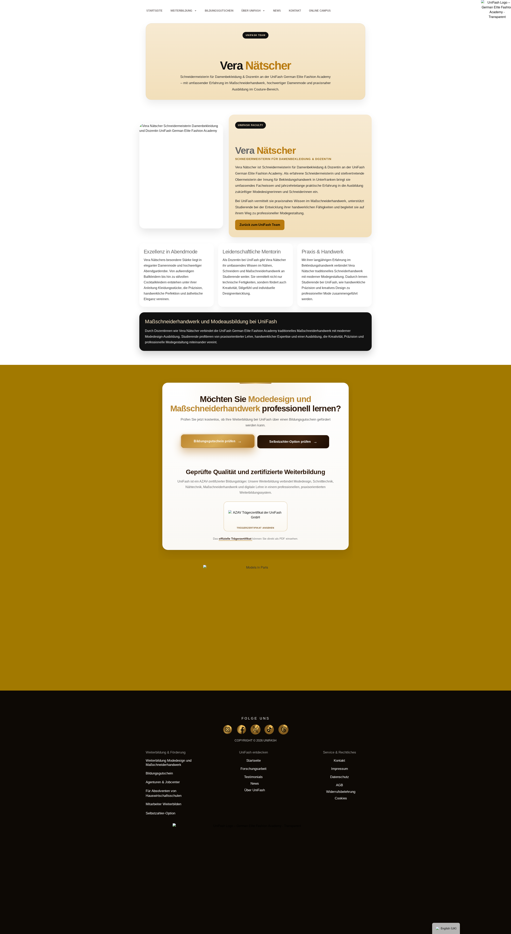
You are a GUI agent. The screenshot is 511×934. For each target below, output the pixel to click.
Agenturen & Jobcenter (163, 782)
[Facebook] (242, 729)
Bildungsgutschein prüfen (214, 441)
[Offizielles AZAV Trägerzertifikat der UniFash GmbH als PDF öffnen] (255, 516)
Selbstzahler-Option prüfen (290, 441)
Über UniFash (250, 10)
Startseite (154, 10)
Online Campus (320, 10)
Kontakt (295, 10)
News (277, 10)
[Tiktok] (269, 729)
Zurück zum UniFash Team (260, 224)
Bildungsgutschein (219, 10)
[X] (255, 729)
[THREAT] (283, 729)
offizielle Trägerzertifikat (235, 538)
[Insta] (228, 729)
